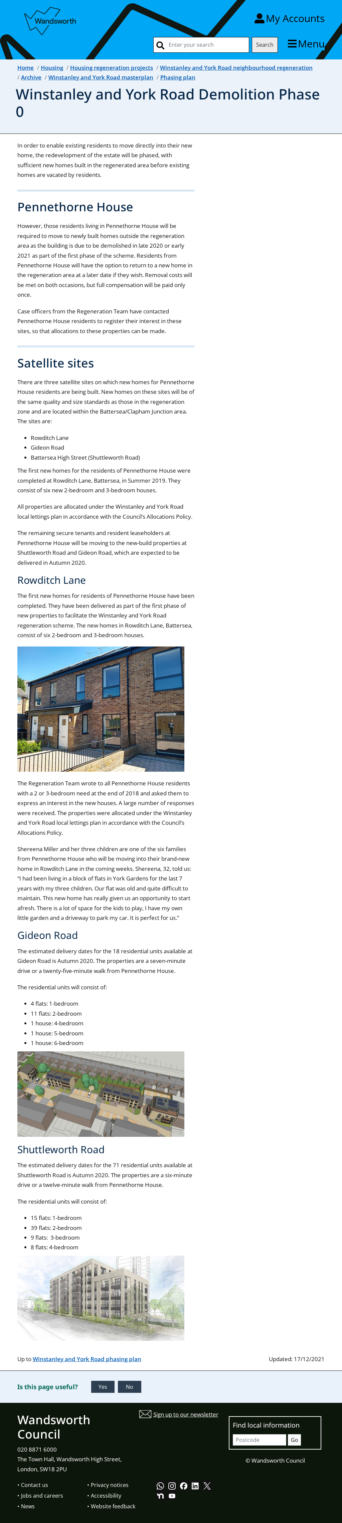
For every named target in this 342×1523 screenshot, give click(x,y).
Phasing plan (177, 77)
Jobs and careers (42, 1495)
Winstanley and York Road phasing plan (87, 1359)
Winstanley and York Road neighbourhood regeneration (236, 67)
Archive (31, 77)
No (129, 1386)
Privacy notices (110, 1485)
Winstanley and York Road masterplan (100, 77)
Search (265, 44)
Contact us (34, 1485)
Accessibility (106, 1495)
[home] (50, 20)
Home (25, 67)
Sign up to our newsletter (185, 1414)
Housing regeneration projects (111, 67)
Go (294, 1440)
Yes (103, 1386)
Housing (52, 67)
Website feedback (113, 1506)
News (28, 1506)
